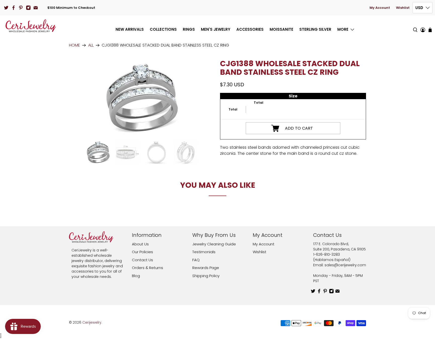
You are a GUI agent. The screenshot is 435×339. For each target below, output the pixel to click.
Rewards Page (205, 267)
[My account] (422, 25)
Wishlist (403, 7)
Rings (189, 29)
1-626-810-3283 (326, 254)
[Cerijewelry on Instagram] (28, 7)
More (342, 29)
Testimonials (203, 251)
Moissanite (281, 29)
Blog (136, 275)
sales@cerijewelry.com (345, 265)
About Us (140, 244)
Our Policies (142, 251)
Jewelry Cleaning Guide (214, 244)
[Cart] (430, 29)
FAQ (196, 259)
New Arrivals (130, 29)
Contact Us (142, 259)
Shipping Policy (206, 275)
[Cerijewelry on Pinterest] (20, 7)
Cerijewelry (91, 322)
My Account (380, 7)
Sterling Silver (315, 29)
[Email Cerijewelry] (35, 7)
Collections (163, 29)
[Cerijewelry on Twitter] (6, 7)
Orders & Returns (147, 267)
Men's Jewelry (215, 29)
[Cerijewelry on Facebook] (13, 7)
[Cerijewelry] (31, 25)
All (91, 45)
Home (74, 45)
